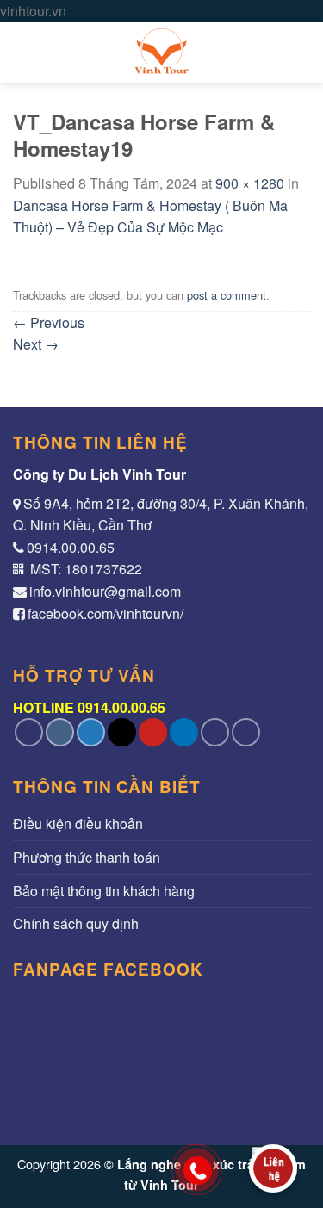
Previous (48, 322)
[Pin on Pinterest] (153, 732)
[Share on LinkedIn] (184, 732)
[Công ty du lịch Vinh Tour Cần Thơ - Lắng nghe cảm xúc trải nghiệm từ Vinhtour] (161, 52)
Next (36, 344)
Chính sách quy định (76, 923)
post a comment (226, 295)
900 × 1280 (249, 183)
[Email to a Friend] (122, 732)
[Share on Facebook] (60, 732)
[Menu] (23, 52)
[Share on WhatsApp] (29, 732)
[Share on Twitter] (91, 732)
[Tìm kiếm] (302, 52)
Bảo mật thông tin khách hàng (104, 891)
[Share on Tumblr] (215, 732)
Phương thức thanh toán (86, 857)
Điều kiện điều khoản (78, 823)
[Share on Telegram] (246, 732)
